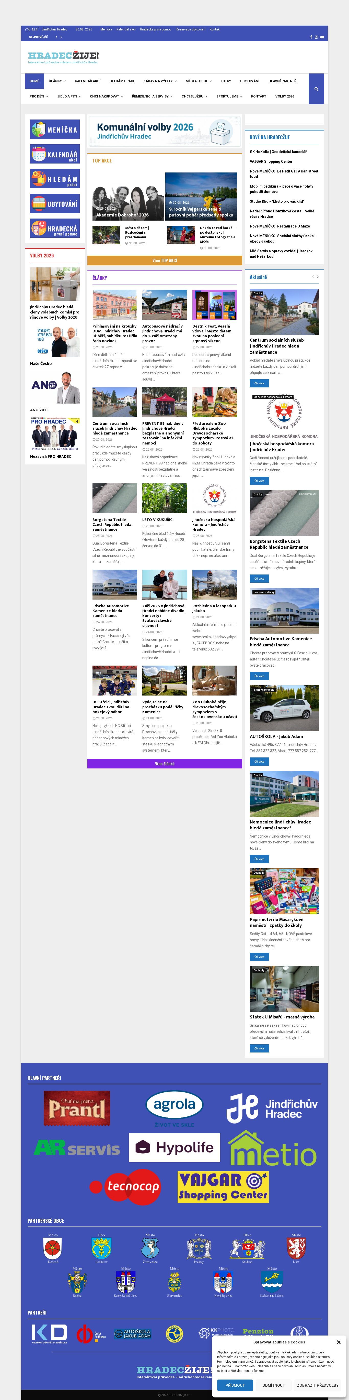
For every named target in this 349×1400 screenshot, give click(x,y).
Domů (35, 81)
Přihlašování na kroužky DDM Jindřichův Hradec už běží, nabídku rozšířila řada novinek (114, 334)
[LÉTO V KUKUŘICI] (164, 498)
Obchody (259, 872)
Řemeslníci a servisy (150, 96)
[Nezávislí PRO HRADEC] (55, 433)
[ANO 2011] (55, 387)
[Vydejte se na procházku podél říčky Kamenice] (164, 681)
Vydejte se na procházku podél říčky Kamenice (162, 707)
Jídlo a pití (67, 96)
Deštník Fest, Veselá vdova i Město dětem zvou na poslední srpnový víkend (211, 334)
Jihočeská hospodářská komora (273, 397)
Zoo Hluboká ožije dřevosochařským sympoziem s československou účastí (214, 709)
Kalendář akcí (126, 29)
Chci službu (192, 96)
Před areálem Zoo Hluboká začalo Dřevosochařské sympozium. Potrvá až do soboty (212, 433)
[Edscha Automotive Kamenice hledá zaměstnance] (114, 585)
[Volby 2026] (164, 131)
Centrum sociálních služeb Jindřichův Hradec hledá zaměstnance (114, 428)
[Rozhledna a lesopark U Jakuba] (214, 585)
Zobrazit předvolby (318, 1385)
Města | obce (197, 81)
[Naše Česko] (55, 340)
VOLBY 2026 (42, 255)
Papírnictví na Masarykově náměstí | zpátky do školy (276, 922)
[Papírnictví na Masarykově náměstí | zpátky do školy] (284, 891)
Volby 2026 (284, 96)
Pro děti (37, 96)
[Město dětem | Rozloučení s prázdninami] (106, 235)
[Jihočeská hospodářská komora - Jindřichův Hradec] (214, 498)
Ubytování (249, 81)
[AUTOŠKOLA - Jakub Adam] (284, 708)
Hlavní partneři (283, 81)
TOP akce (102, 160)
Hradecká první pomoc (155, 29)
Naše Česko (41, 363)
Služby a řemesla (264, 689)
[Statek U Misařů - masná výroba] (284, 989)
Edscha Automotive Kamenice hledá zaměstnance (110, 611)
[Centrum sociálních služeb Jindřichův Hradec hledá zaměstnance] (114, 402)
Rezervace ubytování (190, 29)
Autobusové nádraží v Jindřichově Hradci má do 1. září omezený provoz (162, 334)
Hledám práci (122, 81)
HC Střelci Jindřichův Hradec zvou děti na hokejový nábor (110, 707)
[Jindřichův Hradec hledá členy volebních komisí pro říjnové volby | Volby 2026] (55, 283)
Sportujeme (227, 96)
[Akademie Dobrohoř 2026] (128, 196)
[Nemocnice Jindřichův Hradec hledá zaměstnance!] (284, 794)
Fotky (226, 81)
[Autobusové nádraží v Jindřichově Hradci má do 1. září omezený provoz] (164, 305)
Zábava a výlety (158, 81)
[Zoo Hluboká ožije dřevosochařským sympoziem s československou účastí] (214, 681)
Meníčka (106, 29)
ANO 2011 (39, 410)
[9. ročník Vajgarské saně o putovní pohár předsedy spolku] (201, 196)
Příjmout (235, 1385)
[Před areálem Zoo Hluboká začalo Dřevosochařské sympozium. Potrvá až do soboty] (214, 402)
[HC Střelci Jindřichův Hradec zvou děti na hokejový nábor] (114, 681)
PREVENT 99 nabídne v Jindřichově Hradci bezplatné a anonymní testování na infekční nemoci (163, 433)
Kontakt (215, 29)
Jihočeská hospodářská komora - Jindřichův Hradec (214, 524)
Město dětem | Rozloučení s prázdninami (137, 232)
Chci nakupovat (104, 96)
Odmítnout (273, 1385)
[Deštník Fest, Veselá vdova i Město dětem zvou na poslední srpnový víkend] (214, 305)
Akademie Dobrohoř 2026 (122, 215)
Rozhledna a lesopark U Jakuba (214, 608)
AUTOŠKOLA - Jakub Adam (276, 737)
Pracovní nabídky (264, 592)
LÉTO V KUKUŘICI (157, 519)
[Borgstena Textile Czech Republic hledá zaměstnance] (114, 498)
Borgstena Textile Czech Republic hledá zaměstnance (111, 524)
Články (55, 81)
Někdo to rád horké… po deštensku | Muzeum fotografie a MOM (217, 235)
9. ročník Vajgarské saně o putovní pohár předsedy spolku (201, 212)
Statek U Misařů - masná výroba (282, 1017)
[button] (338, 1342)
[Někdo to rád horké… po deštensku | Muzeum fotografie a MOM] (181, 235)
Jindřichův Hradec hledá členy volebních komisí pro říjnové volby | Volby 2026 (54, 312)
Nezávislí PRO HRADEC (50, 456)
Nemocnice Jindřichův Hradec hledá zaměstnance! (280, 825)
